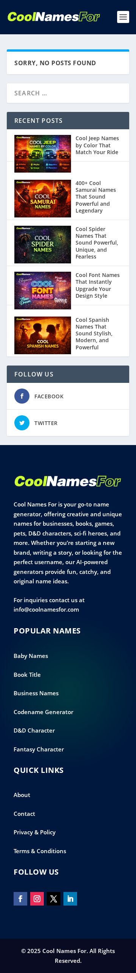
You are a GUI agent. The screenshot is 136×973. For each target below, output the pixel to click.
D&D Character (34, 730)
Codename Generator (43, 712)
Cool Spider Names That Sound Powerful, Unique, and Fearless (97, 242)
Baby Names (31, 655)
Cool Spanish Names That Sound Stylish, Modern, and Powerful (94, 333)
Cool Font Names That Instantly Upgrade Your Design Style (98, 285)
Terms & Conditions (40, 851)
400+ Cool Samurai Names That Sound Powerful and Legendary (96, 196)
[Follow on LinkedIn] (70, 899)
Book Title (27, 674)
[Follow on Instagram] (37, 899)
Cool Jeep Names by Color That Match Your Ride (97, 145)
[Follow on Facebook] (20, 899)
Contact (24, 813)
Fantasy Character (39, 749)
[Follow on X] (53, 899)
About (22, 795)
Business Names (36, 693)
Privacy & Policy (35, 832)
